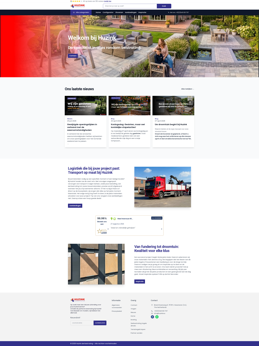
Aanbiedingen (130, 12)
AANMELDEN (100, 323)
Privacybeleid (117, 311)
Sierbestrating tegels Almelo (139, 324)
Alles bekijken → (187, 89)
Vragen (133, 309)
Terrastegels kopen (138, 329)
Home (98, 12)
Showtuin (119, 12)
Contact (72, 56)
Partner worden (136, 333)
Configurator (108, 12)
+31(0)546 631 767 (161, 311)
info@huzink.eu (159, 313)
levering (134, 320)
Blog (112, 119)
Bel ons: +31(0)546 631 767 (179, 12)
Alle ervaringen (157, 218)
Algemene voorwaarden (117, 306)
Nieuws (69, 119)
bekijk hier (107, 1)
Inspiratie (142, 12)
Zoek (164, 6)
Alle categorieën (82, 12)
